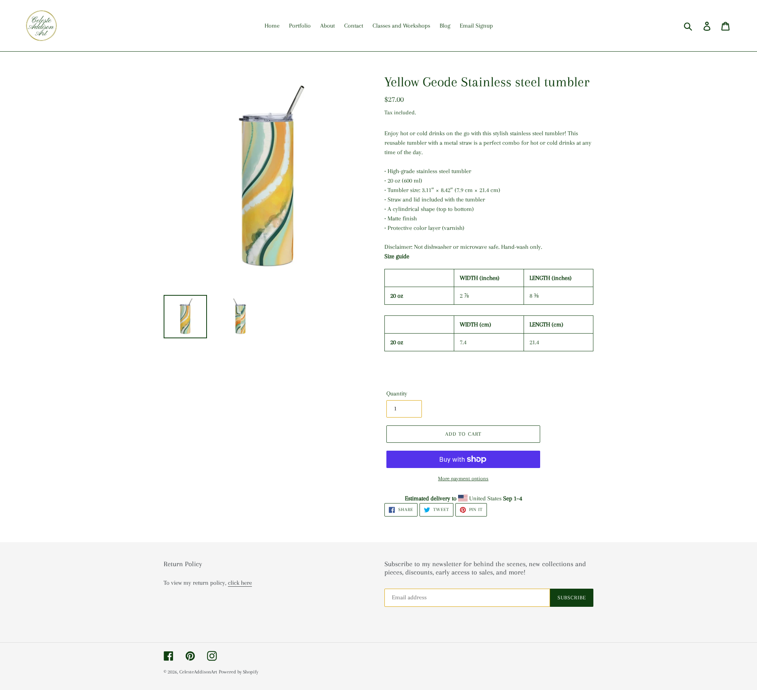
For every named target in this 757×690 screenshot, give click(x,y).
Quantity (396, 393)
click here (240, 582)
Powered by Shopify (238, 672)
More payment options (463, 478)
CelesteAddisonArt (198, 672)
